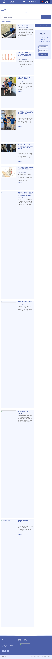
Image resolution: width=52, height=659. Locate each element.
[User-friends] (8, 651)
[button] (24, 2)
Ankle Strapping (23, 411)
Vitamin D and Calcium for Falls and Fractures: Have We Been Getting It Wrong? (25, 146)
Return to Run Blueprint (25, 302)
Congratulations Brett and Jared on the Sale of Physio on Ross (25, 112)
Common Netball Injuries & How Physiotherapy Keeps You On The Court (25, 169)
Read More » (20, 37)
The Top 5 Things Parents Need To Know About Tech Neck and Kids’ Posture (25, 194)
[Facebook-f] (3, 651)
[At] (5, 651)
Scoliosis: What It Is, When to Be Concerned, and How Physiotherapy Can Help (25, 55)
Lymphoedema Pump (24, 25)
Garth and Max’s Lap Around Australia (24, 78)
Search (45, 17)
